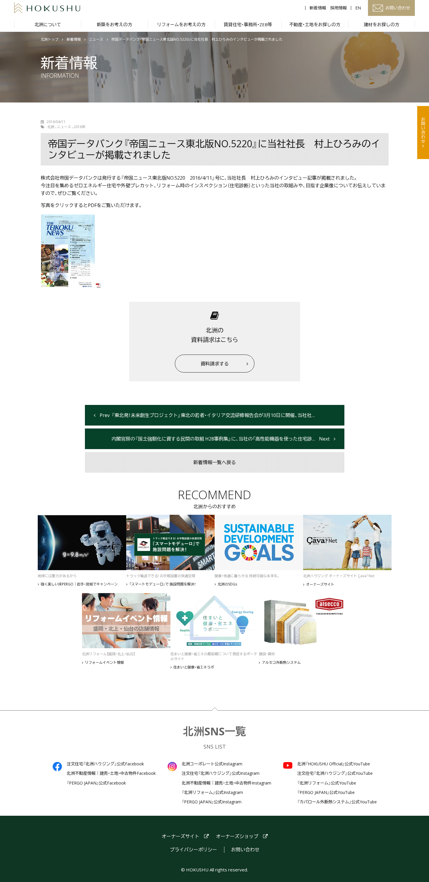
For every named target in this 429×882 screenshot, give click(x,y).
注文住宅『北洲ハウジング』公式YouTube (335, 773)
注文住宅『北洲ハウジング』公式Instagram (220, 773)
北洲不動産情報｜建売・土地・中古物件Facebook (111, 773)
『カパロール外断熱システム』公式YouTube (337, 802)
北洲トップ (49, 39)
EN (358, 8)
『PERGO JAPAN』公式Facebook (96, 783)
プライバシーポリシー (193, 850)
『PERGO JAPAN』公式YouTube (326, 792)
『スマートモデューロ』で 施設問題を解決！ (162, 584)
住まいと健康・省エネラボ (193, 667)
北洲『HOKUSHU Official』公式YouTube (333, 764)
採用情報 (338, 8)
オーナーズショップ (237, 836)
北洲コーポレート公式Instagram (212, 764)
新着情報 (318, 8)
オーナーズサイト (320, 584)
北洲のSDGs (227, 584)
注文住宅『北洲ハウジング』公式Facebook (105, 764)
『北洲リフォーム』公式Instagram (212, 792)
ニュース (96, 39)
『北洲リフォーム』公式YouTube (326, 783)
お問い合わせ (423, 130)
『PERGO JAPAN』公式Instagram (211, 802)
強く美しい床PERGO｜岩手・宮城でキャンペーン (79, 584)
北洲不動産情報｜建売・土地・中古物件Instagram (226, 783)
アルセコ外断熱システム (281, 662)
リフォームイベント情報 (104, 662)
